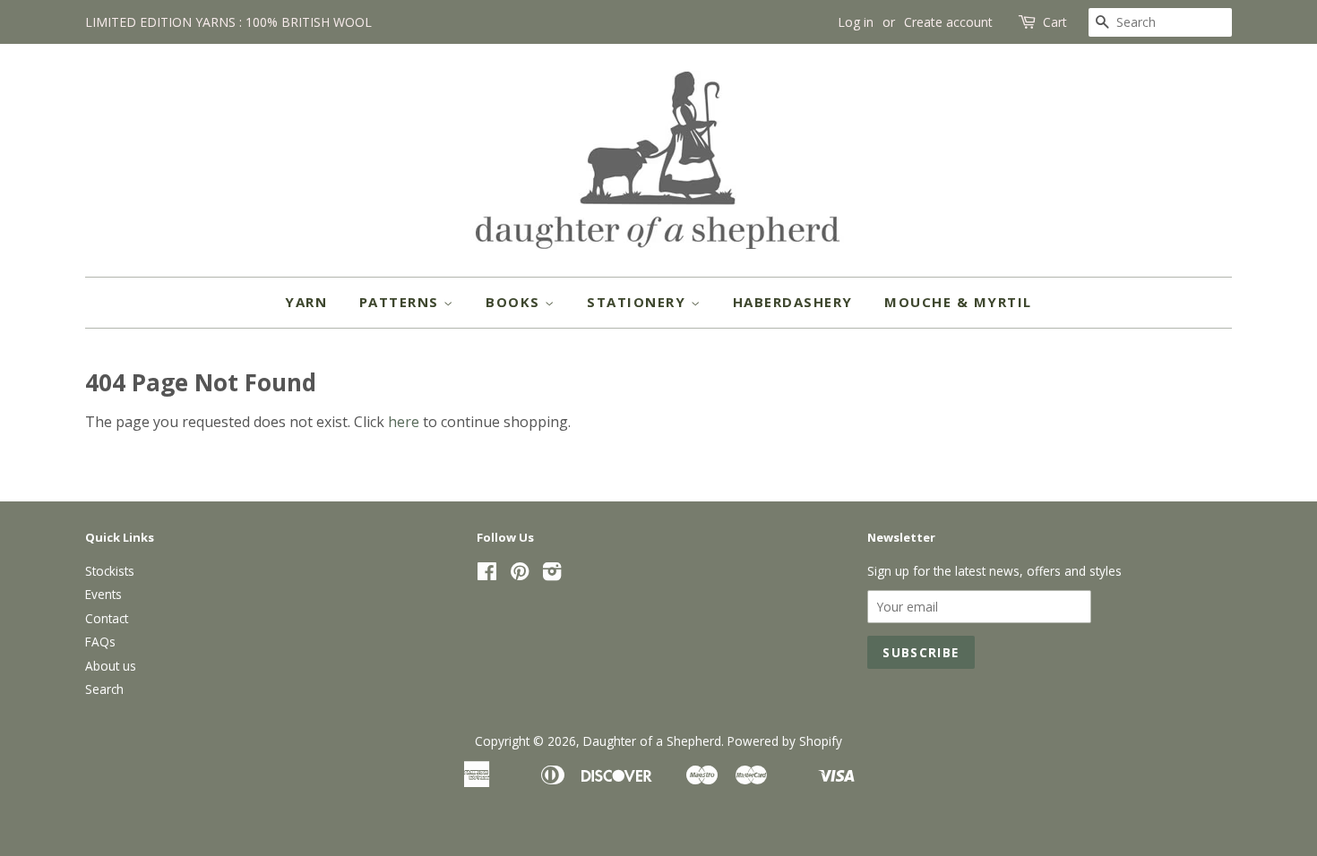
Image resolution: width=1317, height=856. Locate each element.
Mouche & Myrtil (958, 302)
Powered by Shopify (784, 740)
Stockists (109, 570)
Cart (1055, 21)
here (403, 422)
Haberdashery (793, 302)
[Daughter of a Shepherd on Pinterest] (519, 574)
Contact (106, 618)
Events (103, 594)
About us (110, 665)
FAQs (100, 641)
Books (515, 302)
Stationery (639, 302)
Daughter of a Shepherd (652, 740)
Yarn (306, 302)
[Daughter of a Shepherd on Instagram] (552, 574)
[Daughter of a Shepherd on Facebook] (487, 574)
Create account (948, 21)
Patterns (401, 302)
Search (104, 689)
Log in (856, 21)
